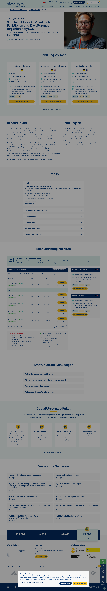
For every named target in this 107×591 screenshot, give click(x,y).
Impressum (25, 582)
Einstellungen (66, 583)
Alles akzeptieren (80, 583)
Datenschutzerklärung (37, 582)
